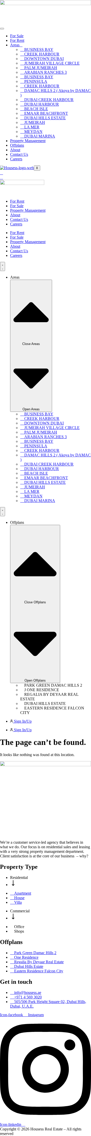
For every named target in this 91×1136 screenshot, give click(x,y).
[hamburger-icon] (2, 28)
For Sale (17, 36)
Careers (16, 159)
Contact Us (19, 154)
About (15, 150)
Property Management (28, 141)
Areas (14, 45)
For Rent (17, 40)
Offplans (17, 145)
